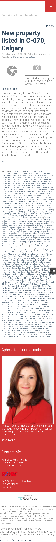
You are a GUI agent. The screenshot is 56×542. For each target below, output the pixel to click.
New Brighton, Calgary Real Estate (21, 270)
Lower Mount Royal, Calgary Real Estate (33, 258)
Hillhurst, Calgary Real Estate (23, 252)
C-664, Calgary (44, 212)
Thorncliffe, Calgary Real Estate (30, 316)
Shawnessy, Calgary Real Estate (20, 306)
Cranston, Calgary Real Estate (41, 226)
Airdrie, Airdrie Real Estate (18, 173)
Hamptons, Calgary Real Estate (35, 244)
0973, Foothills (18, 171)
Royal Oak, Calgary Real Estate (39, 290)
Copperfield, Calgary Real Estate (30, 222)
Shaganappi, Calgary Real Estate (14, 302)
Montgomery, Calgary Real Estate (14, 268)
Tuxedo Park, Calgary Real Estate (30, 318)
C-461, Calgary (20, 202)
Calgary (24, 214)
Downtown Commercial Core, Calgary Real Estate (27, 236)
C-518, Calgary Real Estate (30, 210)
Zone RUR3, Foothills (16, 337)
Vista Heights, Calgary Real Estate (15, 324)
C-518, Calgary (13, 210)
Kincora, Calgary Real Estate (29, 256)
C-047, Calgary (27, 194)
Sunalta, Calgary (43, 312)
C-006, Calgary (13, 190)
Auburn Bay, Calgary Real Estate (30, 179)
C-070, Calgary (39, 194)
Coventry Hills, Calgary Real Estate (15, 226)
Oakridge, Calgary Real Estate (23, 274)
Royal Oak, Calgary (19, 290)
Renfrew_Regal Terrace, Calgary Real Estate (28, 282)
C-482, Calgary (44, 202)
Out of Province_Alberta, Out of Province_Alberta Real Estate (28, 275)
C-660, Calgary (32, 212)
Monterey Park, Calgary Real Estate (35, 266)
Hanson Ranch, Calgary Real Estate (15, 246)
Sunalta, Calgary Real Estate (13, 314)
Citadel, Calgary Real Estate (32, 218)
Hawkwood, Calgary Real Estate (20, 248)
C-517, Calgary (30, 208)
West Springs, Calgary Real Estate (21, 326)
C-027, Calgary (41, 192)
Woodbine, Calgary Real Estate (29, 332)
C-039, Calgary (14, 194)
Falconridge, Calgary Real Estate (30, 242)
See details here (10, 88)
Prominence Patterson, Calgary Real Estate (18, 280)
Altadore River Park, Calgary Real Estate (17, 175)
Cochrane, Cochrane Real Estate (30, 220)
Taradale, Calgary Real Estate (36, 314)
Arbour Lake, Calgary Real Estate (24, 177)
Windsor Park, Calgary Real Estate (21, 328)
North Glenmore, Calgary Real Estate (22, 272)
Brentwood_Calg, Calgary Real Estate (32, 185)
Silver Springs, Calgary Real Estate (21, 308)
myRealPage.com (28, 499)
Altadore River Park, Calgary (40, 173)
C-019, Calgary (7, 192)
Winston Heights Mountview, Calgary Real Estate (25, 329)
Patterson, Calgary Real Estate (42, 278)
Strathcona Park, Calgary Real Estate (22, 312)
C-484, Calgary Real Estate (22, 204)
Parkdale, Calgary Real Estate (19, 278)
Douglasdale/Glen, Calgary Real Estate (23, 234)
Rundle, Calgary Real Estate (12, 292)
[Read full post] (12, 70)
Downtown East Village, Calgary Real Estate (18, 238)
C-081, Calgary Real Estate (28, 196)
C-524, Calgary (20, 212)
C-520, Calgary (7, 212)
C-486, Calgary (39, 204)
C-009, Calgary (26, 190)
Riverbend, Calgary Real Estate (19, 286)
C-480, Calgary (32, 202)
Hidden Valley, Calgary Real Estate (21, 250)
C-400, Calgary (30, 198)
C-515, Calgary (18, 208)
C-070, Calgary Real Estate (23, 57)
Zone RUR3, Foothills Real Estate (37, 337)
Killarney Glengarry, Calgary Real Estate (23, 254)
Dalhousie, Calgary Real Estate (20, 230)
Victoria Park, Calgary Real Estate (41, 322)
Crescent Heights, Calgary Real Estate (16, 228)
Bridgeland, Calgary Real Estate (14, 188)
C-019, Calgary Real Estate (24, 192)
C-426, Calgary (13, 200)
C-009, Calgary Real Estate (43, 190)
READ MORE (8, 440)
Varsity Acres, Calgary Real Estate (15, 322)
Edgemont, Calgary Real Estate (30, 240)
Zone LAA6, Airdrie (25, 335)
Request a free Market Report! (16, 540)
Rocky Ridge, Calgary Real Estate (24, 288)
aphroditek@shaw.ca (28, 15)
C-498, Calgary (23, 206)
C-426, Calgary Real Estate (30, 200)
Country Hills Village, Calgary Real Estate (34, 224)
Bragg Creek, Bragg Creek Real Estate (26, 183)
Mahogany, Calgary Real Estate (14, 260)
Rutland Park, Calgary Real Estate (30, 296)
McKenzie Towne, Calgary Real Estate (26, 264)
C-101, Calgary (45, 196)
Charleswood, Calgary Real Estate (21, 216)
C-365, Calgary (18, 198)
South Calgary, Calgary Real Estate (21, 310)
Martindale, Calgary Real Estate (20, 262)
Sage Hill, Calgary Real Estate (34, 298)
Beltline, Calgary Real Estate (29, 181)
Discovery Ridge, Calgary (17, 232)
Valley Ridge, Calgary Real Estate (37, 320)
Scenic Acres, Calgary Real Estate (36, 300)
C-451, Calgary (7, 202)
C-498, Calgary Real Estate (40, 206)
